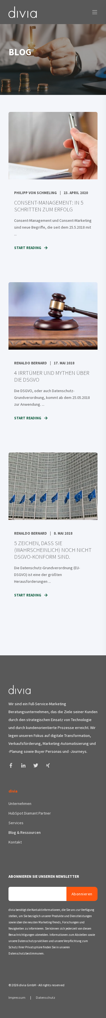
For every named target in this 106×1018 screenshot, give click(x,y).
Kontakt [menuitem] (15, 842)
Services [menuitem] (15, 822)
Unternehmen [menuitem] (19, 803)
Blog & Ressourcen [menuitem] (24, 832)
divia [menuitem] (13, 791)
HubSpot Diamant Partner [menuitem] (29, 813)
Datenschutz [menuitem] (45, 997)
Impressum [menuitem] (17, 997)
